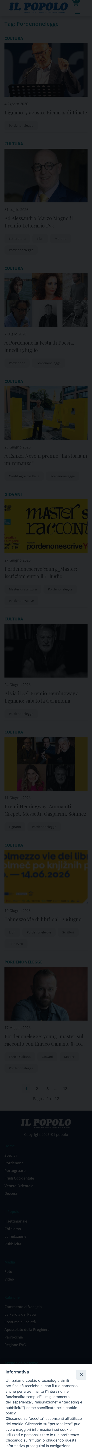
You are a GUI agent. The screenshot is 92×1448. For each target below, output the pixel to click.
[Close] (81, 1374)
